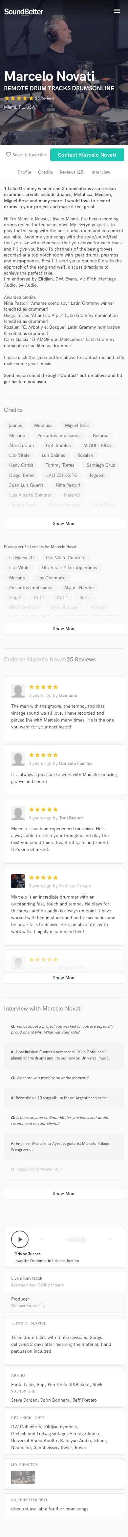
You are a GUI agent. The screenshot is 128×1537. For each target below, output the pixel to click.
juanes (15, 425)
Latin (29, 1385)
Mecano (17, 435)
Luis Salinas (53, 455)
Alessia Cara (21, 445)
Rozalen (85, 455)
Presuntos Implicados (58, 435)
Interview (101, 172)
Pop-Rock (57, 1385)
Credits (45, 172)
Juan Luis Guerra (26, 485)
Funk (16, 1385)
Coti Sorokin (58, 445)
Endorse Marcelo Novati (35, 659)
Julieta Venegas (64, 505)
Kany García (21, 465)
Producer (20, 1299)
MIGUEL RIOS (97, 445)
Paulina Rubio (23, 505)
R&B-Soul (80, 1385)
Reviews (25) (72, 172)
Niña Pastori (68, 485)
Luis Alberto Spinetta (30, 495)
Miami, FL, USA (19, 107)
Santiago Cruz (101, 465)
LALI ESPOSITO (61, 475)
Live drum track (26, 1278)
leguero (97, 475)
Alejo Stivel (104, 505)
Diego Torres (21, 475)
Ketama (100, 435)
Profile (24, 172)
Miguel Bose (77, 425)
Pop (41, 1385)
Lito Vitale (19, 455)
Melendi (72, 495)
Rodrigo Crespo (75, 886)
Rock (97, 1385)
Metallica (43, 425)
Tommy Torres (60, 465)
